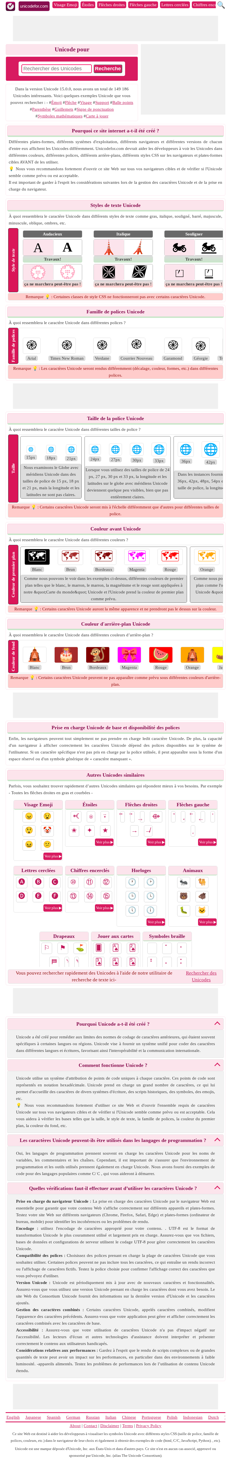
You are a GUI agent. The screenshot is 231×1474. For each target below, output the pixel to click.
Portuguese (151, 1417)
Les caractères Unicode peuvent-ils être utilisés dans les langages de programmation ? (113, 1140)
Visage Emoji (65, 5)
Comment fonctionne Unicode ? (113, 1065)
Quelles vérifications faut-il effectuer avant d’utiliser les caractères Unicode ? (113, 1188)
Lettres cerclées (174, 5)
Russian (93, 1417)
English (13, 1417)
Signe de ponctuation (95, 109)
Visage (86, 102)
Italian (110, 1417)
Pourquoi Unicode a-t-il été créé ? (113, 1024)
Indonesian (193, 1417)
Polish (172, 1417)
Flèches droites (112, 5)
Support (102, 102)
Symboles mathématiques (60, 116)
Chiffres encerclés (209, 5)
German (73, 1417)
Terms (127, 1425)
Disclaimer (109, 1425)
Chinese (129, 1417)
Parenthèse (41, 109)
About (75, 1425)
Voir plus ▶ (53, 856)
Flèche (71, 102)
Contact (90, 1425)
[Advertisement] (115, 28)
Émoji (56, 102)
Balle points (122, 102)
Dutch (213, 1417)
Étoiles (88, 5)
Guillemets (63, 109)
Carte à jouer (97, 116)
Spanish (54, 1417)
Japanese (33, 1417)
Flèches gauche (143, 5)
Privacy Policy (148, 1425)
